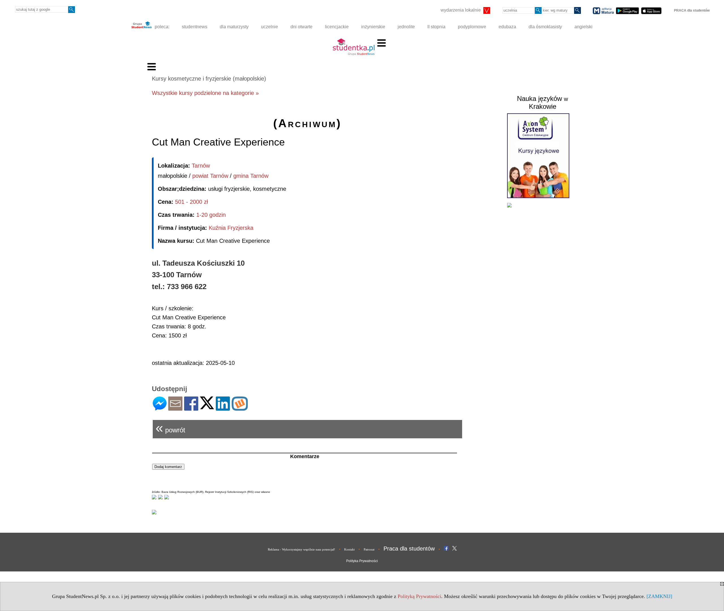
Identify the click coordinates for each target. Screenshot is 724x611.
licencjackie (337, 26)
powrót (170, 427)
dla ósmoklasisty (545, 26)
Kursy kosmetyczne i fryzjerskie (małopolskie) (209, 78)
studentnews (194, 26)
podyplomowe (472, 26)
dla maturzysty (234, 26)
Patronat (369, 549)
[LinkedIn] (223, 408)
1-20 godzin (211, 215)
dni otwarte (301, 26)
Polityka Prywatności (362, 561)
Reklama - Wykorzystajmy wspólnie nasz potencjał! (301, 549)
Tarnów (201, 165)
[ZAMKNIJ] (659, 596)
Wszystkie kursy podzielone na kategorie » (205, 93)
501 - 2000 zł (191, 202)
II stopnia (436, 26)
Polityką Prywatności (419, 596)
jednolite (406, 26)
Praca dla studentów (409, 548)
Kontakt (349, 549)
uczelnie (269, 26)
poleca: (161, 26)
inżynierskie (373, 26)
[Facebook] (191, 408)
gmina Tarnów (250, 176)
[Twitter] (207, 407)
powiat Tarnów (210, 176)
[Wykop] (240, 408)
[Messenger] (160, 408)
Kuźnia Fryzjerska (231, 228)
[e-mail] (175, 408)
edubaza (507, 26)
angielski (583, 26)
